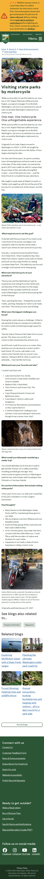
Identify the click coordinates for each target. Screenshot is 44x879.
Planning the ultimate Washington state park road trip (32, 660)
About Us (38, 34)
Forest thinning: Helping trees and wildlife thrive (11, 692)
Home (3, 49)
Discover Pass (27, 34)
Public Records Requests (13, 780)
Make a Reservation (11, 807)
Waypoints (29, 625)
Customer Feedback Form (14, 753)
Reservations (15, 34)
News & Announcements (28, 49)
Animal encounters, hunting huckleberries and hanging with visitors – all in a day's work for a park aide (32, 701)
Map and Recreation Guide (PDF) (17, 830)
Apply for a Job (9, 769)
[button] (40, 38)
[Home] (5, 39)
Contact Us (7, 747)
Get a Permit (8, 818)
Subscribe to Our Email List (15, 764)
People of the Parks (12, 625)
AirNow (31, 29)
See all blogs (22, 724)
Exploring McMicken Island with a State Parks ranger (11, 660)
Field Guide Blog (10, 52)
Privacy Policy (22, 868)
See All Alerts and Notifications (16, 824)
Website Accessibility (12, 775)
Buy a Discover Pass (11, 813)
